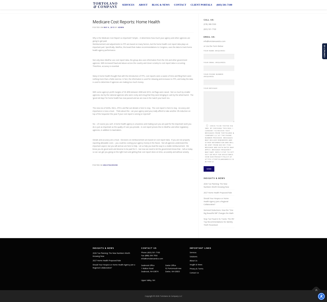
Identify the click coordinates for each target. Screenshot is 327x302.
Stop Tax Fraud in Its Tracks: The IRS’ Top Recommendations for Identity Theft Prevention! (219, 222)
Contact (180, 4)
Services (128, 4)
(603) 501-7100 (224, 4)
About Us (193, 260)
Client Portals (201, 4)
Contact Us (194, 273)
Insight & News (196, 264)
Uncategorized (110, 165)
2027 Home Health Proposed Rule (218, 192)
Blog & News (161, 4)
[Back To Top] (316, 290)
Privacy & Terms (196, 268)
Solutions (193, 256)
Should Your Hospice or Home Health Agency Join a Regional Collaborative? (216, 201)
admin (121, 27)
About (143, 4)
